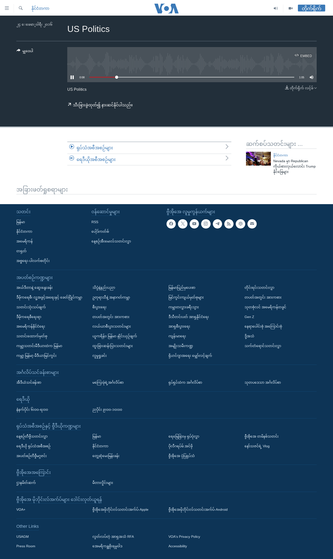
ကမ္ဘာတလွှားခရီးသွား (183, 307)
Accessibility (177, 546)
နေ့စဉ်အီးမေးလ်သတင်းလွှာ (111, 241)
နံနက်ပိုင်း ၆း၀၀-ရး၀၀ (32, 409)
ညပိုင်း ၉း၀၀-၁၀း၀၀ (107, 409)
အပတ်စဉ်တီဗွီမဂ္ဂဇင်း (31, 456)
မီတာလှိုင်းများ (102, 483)
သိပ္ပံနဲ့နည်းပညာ (103, 287)
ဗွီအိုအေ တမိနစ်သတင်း (262, 436)
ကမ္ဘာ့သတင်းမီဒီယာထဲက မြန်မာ (39, 346)
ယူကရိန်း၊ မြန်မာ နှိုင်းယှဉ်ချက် (114, 336)
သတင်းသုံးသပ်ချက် (31, 307)
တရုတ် (21, 251)
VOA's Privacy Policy (184, 537)
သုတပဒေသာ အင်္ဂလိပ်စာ (263, 382)
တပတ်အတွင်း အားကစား (110, 317)
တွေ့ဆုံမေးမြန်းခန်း (105, 456)
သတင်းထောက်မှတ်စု (31, 336)
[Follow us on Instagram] (205, 224)
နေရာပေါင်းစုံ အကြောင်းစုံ (263, 326)
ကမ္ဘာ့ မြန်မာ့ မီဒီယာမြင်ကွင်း (36, 356)
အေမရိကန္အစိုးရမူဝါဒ (107, 546)
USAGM (22, 537)
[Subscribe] (252, 224)
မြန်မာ (20, 222)
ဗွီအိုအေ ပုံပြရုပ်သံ (181, 456)
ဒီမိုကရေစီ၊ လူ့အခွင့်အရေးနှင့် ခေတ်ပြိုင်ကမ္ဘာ (49, 297)
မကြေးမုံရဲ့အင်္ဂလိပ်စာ (108, 382)
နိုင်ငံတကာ (40, 8)
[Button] (25, 52)
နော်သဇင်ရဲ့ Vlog (257, 446)
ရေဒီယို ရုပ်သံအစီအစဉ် (33, 446)
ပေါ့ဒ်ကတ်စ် (100, 231)
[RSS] (229, 224)
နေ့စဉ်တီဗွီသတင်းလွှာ (32, 436)
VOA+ (20, 509)
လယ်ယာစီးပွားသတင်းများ (111, 326)
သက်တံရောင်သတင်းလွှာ (263, 346)
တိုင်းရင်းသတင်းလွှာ (259, 287)
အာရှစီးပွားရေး (179, 326)
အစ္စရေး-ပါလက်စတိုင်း (33, 261)
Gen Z (249, 317)
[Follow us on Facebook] (171, 224)
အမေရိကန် (24, 241)
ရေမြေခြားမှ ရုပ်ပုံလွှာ (183, 436)
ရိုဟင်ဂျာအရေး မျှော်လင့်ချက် (190, 356)
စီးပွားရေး (99, 307)
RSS (94, 222)
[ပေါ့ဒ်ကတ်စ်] (240, 224)
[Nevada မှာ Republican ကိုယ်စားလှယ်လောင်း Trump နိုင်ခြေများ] (258, 159)
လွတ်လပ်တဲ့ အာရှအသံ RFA (113, 537)
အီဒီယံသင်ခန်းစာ (28, 382)
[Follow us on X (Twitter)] (182, 224)
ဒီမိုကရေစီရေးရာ (28, 317)
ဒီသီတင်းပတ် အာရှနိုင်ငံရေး (188, 317)
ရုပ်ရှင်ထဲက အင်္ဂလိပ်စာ (185, 382)
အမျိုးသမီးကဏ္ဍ (180, 346)
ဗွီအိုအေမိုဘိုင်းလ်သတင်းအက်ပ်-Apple (120, 509)
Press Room (25, 546)
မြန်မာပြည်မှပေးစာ (181, 287)
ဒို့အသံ (249, 336)
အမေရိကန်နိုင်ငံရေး (30, 326)
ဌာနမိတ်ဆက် (26, 483)
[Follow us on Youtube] (194, 224)
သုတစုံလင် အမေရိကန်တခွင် (265, 307)
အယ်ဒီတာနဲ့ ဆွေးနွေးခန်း (34, 287)
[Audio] (275, 8)
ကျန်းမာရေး (177, 336)
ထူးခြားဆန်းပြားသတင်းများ (112, 346)
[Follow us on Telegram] (217, 224)
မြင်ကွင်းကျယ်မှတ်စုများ (186, 297)
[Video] (290, 8)
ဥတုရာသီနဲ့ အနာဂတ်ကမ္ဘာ (111, 297)
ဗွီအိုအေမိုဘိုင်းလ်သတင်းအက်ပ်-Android (198, 509)
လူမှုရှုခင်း (99, 356)
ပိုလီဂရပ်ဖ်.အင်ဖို (180, 446)
